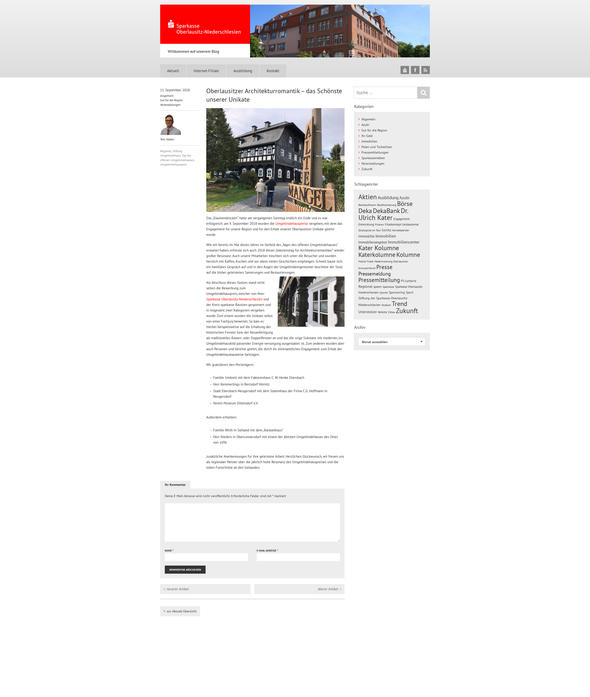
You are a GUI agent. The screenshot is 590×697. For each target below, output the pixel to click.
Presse (384, 267)
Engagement (401, 219)
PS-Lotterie (408, 281)
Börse (405, 203)
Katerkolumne (376, 254)
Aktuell (173, 70)
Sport (409, 292)
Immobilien (369, 141)
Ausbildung (242, 70)
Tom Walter (167, 139)
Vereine (382, 312)
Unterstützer (367, 311)
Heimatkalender (400, 230)
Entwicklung (366, 224)
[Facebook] (415, 70)
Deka (365, 210)
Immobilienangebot (372, 242)
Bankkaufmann (367, 205)
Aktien (367, 197)
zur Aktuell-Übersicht (182, 611)
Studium (386, 305)
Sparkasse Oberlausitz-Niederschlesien (234, 299)
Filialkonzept (393, 224)
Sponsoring (397, 292)
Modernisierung (383, 261)
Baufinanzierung (386, 205)
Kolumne (408, 254)
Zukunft (366, 169)
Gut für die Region (171, 100)
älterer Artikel (328, 589)
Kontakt (273, 70)
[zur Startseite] (205, 24)
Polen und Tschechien (376, 147)
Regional (165, 151)
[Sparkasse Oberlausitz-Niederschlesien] (405, 70)
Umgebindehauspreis (173, 164)
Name (169, 550)
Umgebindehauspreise (291, 223)
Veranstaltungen (170, 105)
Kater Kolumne (378, 248)
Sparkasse (388, 286)
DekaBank (386, 210)
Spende (384, 292)
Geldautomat (410, 224)
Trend (399, 304)
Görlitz (386, 230)
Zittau (391, 312)
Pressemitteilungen (375, 152)
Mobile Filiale (365, 261)
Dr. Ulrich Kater (383, 214)
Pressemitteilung (379, 280)
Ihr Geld (367, 136)
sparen (377, 287)
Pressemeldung (374, 273)
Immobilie (366, 236)
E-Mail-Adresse (267, 550)
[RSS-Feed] (425, 70)
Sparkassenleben (373, 158)
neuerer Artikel (178, 589)
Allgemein (167, 96)
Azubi (365, 125)
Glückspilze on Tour (369, 230)
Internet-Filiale (206, 70)
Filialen (379, 224)
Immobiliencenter (403, 242)
